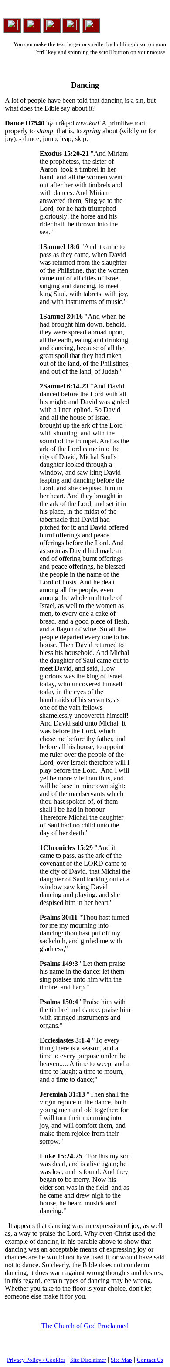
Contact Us (150, 1360)
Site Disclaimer (88, 1360)
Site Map (121, 1360)
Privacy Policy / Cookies (36, 1360)
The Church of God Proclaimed (85, 1326)
